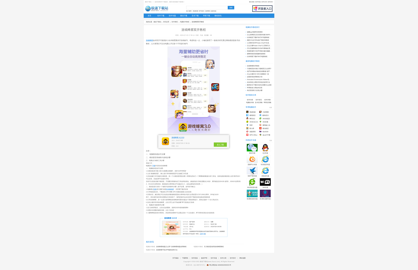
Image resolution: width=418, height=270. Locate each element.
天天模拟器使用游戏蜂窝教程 (214, 246)
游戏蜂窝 (149, 40)
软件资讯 (259, 100)
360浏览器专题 (252, 187)
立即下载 (202, 234)
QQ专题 (265, 153)
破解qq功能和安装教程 (255, 32)
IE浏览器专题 (265, 164)
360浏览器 (266, 118)
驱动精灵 (266, 128)
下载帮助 (185, 258)
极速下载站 (157, 22)
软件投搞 (195, 258)
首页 (149, 16)
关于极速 (175, 258)
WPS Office (253, 135)
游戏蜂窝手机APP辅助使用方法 (166, 250)
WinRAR (265, 132)
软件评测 (267, 100)
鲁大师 (251, 128)
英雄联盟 (195, 11)
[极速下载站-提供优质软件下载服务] (156, 11)
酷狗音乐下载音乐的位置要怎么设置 (259, 85)
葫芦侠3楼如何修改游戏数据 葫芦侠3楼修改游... (263, 71)
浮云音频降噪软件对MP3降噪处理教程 (260, 48)
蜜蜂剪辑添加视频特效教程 (256, 54)
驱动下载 (183, 16)
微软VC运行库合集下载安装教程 (258, 40)
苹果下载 (206, 16)
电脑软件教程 (184, 22)
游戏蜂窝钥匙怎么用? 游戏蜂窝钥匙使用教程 (171, 246)
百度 (154, 189)
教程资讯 (218, 16)
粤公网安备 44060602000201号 (220, 265)
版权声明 (204, 258)
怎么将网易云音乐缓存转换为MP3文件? (260, 35)
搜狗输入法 (266, 125)
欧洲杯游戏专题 (252, 199)
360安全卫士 (253, 122)
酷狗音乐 (266, 115)
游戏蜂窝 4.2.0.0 (178, 137)
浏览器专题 (265, 176)
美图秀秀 (252, 132)
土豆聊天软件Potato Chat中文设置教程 (260, 43)
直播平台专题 (252, 164)
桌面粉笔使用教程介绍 (254, 77)
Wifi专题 (265, 187)
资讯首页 (166, 22)
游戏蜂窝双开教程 (253, 66)
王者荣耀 (207, 11)
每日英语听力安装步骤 (254, 90)
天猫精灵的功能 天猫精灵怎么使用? (259, 68)
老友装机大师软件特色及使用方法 (258, 82)
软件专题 (258, 2)
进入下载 (220, 145)
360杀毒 (265, 122)
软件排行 (270, 2)
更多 (270, 107)
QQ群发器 (213, 11)
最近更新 (251, 2)
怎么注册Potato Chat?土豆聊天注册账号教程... (263, 45)
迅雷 (251, 125)
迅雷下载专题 (252, 176)
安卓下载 (195, 16)
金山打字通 (266, 135)
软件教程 (175, 22)
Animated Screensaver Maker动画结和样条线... (263, 79)
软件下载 (160, 16)
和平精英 (201, 11)
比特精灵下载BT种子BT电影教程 (258, 37)
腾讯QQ (252, 118)
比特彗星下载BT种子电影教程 (257, 56)
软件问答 (250, 100)
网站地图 (242, 258)
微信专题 (252, 153)
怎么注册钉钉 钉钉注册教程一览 (258, 74)
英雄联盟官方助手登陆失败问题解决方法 (261, 51)
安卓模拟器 (170, 189)
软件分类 (264, 2)
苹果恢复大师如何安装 (254, 88)
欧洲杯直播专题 (265, 199)
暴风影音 (252, 115)
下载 (153, 166)
